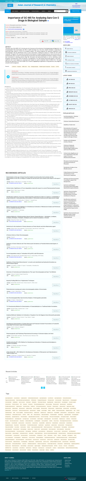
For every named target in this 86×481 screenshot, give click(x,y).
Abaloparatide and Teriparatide (47, 445)
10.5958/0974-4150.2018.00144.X (15, 238)
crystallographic (37, 420)
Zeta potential (60, 443)
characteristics (8, 404)
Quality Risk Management (9, 439)
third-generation (51, 400)
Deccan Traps (56, 420)
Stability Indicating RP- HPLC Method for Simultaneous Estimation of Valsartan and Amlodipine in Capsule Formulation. (31, 342)
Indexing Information (72, 71)
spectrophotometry (43, 397)
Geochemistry (75, 420)
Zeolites (50, 420)
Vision (45, 435)
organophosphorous (15, 416)
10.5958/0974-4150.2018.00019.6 (15, 292)
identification (60, 414)
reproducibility (41, 422)
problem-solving (29, 408)
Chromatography (75, 414)
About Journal (8, 1)
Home (7, 11)
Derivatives (30, 404)
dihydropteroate (50, 431)
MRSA (28, 414)
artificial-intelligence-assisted (55, 441)
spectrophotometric (9, 397)
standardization (69, 422)
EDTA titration (33, 400)
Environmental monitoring (41, 406)
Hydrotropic (28, 402)
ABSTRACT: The (8, 447)
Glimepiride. (34, 402)
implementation (8, 410)
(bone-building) (23, 445)
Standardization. (23, 424)
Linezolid (77, 412)
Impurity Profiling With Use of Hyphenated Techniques (20, 280)
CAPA (14, 412)
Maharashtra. (7, 422)
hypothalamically (50, 402)
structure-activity (57, 431)
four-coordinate (55, 418)
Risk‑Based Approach (72, 437)
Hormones (25, 404)
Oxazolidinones (8, 414)
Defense (47, 449)
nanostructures (43, 439)
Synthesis (68, 418)
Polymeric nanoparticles (42, 443)
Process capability (19, 412)
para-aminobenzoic (42, 431)
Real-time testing (26, 406)
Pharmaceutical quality (60, 410)
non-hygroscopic (26, 418)
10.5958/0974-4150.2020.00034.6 (15, 230)
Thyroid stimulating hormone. (39, 404)
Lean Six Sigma (44, 410)
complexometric (24, 397)
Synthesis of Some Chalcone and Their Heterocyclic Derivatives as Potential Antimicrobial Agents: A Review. (32, 244)
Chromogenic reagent (65, 416)
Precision (65, 445)
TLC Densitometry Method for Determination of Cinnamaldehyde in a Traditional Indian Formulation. (31, 306)
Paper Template (70, 56)
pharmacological (15, 433)
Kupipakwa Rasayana (9, 424)
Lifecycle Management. (20, 439)
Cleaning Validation (39, 437)
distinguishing (7, 416)
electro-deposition (52, 429)
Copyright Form (70, 60)
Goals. (75, 435)
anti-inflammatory (72, 431)
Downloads (67, 465)
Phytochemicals (8, 449)
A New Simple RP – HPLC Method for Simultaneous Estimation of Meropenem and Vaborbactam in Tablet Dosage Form (31, 352)
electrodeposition (8, 429)
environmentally (58, 400)
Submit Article (75, 11)
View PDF (46, 40)
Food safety (49, 406)
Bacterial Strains (35, 449)
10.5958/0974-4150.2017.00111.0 (15, 183)
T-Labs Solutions (72, 479)
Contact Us (16, 1)
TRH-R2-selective (15, 404)
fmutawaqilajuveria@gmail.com (15, 27)
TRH (21, 404)
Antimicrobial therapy (38, 433)
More (43, 11)
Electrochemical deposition (10, 431)
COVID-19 (14, 66)
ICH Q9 (78, 410)
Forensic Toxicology (44, 416)
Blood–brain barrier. (15, 445)
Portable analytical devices (10, 406)
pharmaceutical (63, 404)
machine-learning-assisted (24, 410)
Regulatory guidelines (75, 443)
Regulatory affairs (69, 410)
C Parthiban (23, 25)
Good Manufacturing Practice (50, 437)
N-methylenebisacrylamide (32, 424)
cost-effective (50, 397)
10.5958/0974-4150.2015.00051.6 (15, 201)
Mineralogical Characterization (65, 420)
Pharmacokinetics (37, 414)
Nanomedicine (72, 441)
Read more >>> (77, 39)
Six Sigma (38, 410)
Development (70, 435)
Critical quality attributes (16, 443)
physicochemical (29, 439)
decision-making (49, 404)
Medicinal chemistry (62, 433)
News (49, 11)
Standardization (55, 422)
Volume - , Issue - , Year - (19, 37)
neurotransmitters (8, 435)
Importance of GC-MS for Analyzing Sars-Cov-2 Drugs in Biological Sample (33, 19)
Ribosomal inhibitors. (45, 414)
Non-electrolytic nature (14, 420)
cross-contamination (9, 437)
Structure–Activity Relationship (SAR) (50, 433)
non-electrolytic (33, 418)
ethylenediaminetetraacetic (33, 397)
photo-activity (67, 429)
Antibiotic (29, 449)
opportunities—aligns (70, 406)
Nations (59, 435)
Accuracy (60, 445)
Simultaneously (24, 437)
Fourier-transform (8, 441)
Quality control (8, 443)
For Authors (35, 11)
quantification (69, 404)
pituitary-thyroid (57, 402)
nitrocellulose (22, 447)
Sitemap (33, 478)
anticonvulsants (65, 431)
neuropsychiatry (16, 435)
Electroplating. (28, 431)
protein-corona (50, 439)
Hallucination (50, 435)
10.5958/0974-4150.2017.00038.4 (15, 248)
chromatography (73, 400)
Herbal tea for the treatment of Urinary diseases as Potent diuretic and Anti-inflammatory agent (30, 226)
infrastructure (15, 410)
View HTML (56, 40)
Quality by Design (8, 412)
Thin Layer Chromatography (54, 416)
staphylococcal (43, 412)
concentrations (17, 397)
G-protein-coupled (72, 402)
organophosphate (67, 414)
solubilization (15, 402)
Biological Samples (34, 66)
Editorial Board (25, 11)
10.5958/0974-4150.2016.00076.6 (15, 257)
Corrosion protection (20, 431)
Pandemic (19, 66)
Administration (15, 408)
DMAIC (49, 410)
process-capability (36, 408)
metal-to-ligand (40, 418)
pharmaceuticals (61, 424)
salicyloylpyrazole (18, 418)
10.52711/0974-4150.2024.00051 (15, 29)
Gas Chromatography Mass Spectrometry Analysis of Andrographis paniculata (26, 297)
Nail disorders (28, 447)
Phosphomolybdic (53, 414)
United (55, 435)
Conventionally (14, 422)
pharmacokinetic (64, 412)
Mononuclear (73, 418)
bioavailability (56, 412)
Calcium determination (67, 397)
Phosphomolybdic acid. (9, 418)
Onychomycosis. (41, 447)
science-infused (32, 437)
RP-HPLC (55, 445)
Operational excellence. (28, 412)
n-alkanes (54, 447)
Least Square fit (48, 447)
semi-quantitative (45, 420)
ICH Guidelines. (71, 445)
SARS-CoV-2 (24, 66)
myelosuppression (71, 412)
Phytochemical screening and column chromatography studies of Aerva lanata (26, 289)
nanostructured (36, 439)
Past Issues (15, 11)
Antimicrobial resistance (16, 414)
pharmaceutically (23, 449)
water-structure (22, 402)
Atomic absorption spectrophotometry (23, 400)
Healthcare (33, 406)
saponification (40, 424)
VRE (31, 414)
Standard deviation (61, 447)
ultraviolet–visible (71, 439)
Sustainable (64, 435)
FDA (74, 410)
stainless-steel (30, 429)
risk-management (17, 437)
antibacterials (36, 412)
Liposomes (24, 443)
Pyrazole (6, 420)
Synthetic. (52, 449)
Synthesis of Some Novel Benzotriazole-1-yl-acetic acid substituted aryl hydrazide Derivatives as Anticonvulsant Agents (31, 262)
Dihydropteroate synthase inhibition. (73, 433)
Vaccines (53, 66)
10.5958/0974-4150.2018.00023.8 (15, 357)
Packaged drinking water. (42, 400)
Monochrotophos (24, 416)
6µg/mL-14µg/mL (37, 445)
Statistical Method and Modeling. (72, 447)
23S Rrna (24, 414)
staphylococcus (50, 412)
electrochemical (16, 429)
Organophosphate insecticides (34, 416)
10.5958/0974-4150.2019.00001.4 (15, 301)
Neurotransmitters (24, 435)
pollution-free (48, 422)
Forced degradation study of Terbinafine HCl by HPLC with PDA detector (25, 253)
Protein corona (8, 445)
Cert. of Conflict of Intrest (73, 63)
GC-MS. (57, 66)
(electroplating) (23, 429)
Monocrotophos (73, 416)
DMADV (53, 410)
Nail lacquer (35, 447)
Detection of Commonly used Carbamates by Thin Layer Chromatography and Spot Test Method (31, 272)
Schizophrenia (39, 435)
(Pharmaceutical (44, 408)
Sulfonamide (31, 433)
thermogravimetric (69, 424)
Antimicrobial (42, 449)
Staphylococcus (62, 418)
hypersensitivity (8, 433)
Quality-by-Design (59, 408)
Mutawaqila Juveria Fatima (15, 25)
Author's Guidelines (71, 52)
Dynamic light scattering (52, 443)
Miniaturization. (55, 406)
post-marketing (73, 408)
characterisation (65, 441)
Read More (55, 184)
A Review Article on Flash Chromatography (17, 235)
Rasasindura (16, 424)
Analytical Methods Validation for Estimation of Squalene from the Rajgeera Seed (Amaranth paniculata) (33, 315)
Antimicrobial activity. (29, 420)
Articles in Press (68, 463)
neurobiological (65, 402)
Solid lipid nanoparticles (32, 443)
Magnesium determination (10, 400)
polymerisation (54, 424)
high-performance (66, 400)
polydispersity (56, 439)
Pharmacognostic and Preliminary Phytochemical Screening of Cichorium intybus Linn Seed (29, 333)
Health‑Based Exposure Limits (62, 437)
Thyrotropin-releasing (42, 402)
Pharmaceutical (56, 404)
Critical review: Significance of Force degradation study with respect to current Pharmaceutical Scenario (33, 188)
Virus (29, 66)
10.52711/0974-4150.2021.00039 (15, 221)
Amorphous (22, 420)
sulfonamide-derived (23, 433)
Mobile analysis (19, 406)
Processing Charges (70, 67)
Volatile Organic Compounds (44, 66)
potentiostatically (44, 429)
